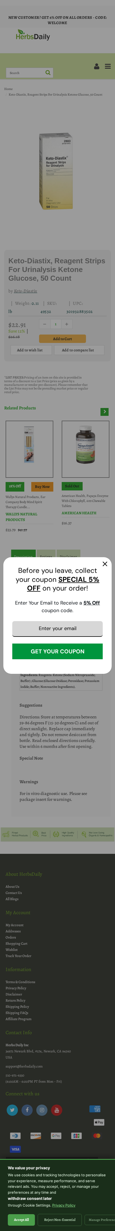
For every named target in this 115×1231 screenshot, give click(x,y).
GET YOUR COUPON (58, 651)
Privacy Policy (63, 1205)
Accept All (21, 1219)
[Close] (105, 564)
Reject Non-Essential (59, 1219)
